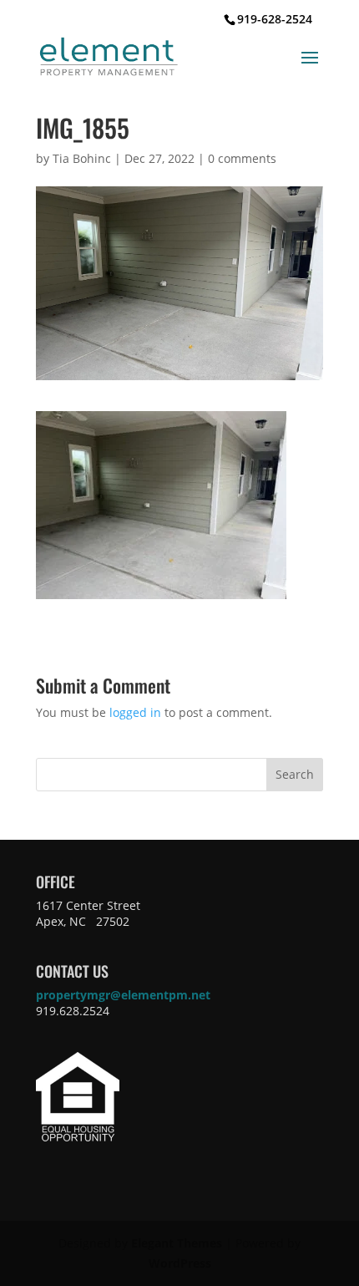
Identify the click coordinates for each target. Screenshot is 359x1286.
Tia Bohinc (82, 158)
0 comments (242, 158)
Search (295, 774)
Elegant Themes (176, 1243)
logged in (135, 712)
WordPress (180, 1263)
